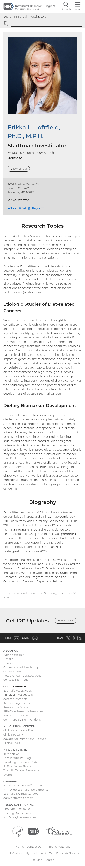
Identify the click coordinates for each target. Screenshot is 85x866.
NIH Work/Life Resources (19, 817)
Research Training (18, 804)
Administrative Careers (18, 797)
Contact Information (16, 679)
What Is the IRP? (14, 654)
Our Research (14, 686)
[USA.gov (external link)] (58, 831)
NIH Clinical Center (19, 726)
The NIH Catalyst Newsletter (21, 770)
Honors (8, 663)
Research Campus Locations (22, 675)
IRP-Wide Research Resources (23, 711)
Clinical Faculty (13, 734)
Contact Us (34, 846)
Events (7, 774)
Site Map (36, 859)
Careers (10, 781)
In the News (11, 753)
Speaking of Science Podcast (22, 762)
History (8, 658)
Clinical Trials (11, 743)
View (20, 169)
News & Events (15, 749)
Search (49, 859)
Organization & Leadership (21, 667)
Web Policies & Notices (64, 853)
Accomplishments (15, 698)
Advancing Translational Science (24, 738)
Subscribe (65, 620)
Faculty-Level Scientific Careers (23, 785)
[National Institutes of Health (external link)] (33, 831)
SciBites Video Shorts (17, 766)
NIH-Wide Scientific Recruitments (25, 789)
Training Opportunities (18, 813)
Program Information (17, 808)
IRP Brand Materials (57, 846)
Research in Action (15, 707)
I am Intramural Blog (17, 758)
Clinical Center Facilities (18, 730)
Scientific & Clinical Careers (20, 793)
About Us (10, 650)
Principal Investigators (18, 694)
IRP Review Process (16, 715)
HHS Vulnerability (26, 853)
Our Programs (12, 671)
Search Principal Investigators (24, 16)
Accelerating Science (17, 703)
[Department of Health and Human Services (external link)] (17, 831)
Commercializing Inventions (22, 719)
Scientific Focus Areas (17, 690)
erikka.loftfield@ (26, 208)
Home (19, 846)
